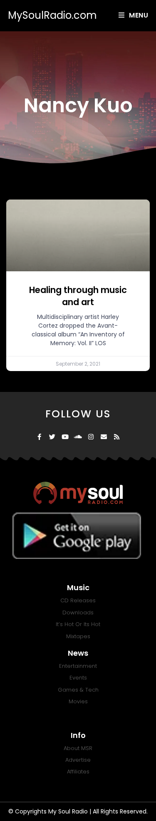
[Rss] (117, 437)
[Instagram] (91, 437)
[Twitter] (52, 437)
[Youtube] (65, 437)
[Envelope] (104, 437)
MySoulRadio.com (52, 15)
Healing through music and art (78, 296)
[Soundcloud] (78, 437)
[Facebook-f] (39, 437)
